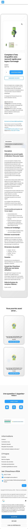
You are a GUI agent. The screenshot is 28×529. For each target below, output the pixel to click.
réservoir (6, 111)
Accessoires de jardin (9, 105)
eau (17, 110)
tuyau (18, 111)
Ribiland (11, 111)
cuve (10, 110)
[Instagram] (14, 407)
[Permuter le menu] (2, 2)
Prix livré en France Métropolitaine (13, 121)
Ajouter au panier (16, 72)
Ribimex (11, 113)
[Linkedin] (21, 407)
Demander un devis (14, 78)
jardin (19, 110)
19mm (14, 108)
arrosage (19, 108)
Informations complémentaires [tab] (13, 144)
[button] (25, 501)
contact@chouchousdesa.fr (12, 129)
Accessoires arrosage (16, 103)
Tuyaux (11, 107)
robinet (14, 111)
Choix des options (14, 341)
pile (22, 110)
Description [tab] (8, 141)
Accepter (14, 517)
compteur (6, 110)
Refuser (14, 521)
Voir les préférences (14, 525)
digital (13, 110)
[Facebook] (7, 407)
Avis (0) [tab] (7, 146)
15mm (11, 108)
